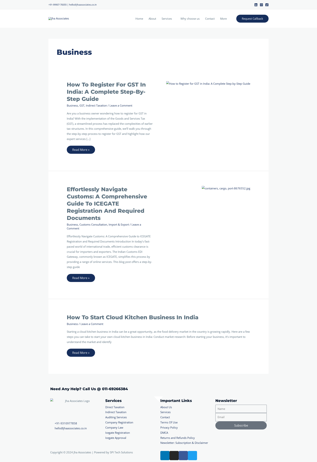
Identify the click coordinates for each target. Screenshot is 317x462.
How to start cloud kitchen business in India (132, 317)
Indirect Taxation (96, 105)
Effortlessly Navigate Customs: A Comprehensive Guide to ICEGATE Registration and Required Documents (107, 203)
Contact (210, 18)
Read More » (81, 149)
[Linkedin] (256, 4)
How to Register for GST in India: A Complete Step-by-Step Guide (106, 91)
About (152, 18)
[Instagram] (261, 4)
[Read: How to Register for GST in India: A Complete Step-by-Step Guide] (208, 83)
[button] (252, 19)
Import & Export (119, 224)
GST (81, 105)
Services (167, 18)
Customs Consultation (93, 224)
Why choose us (190, 18)
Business (72, 105)
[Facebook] (267, 4)
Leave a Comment (121, 105)
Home (139, 18)
